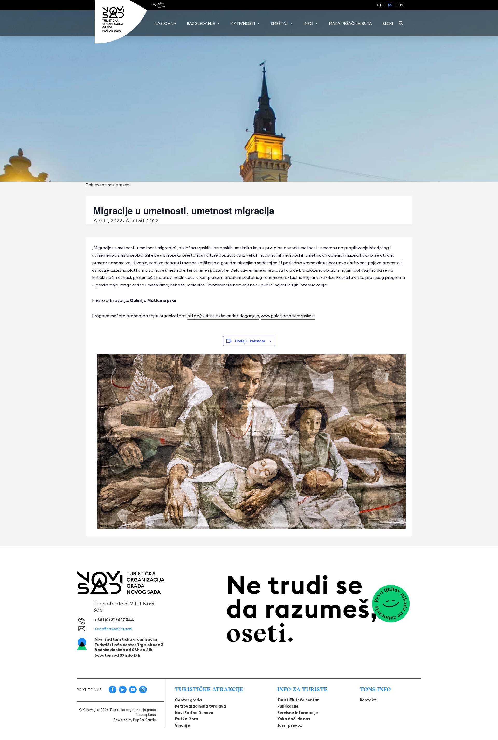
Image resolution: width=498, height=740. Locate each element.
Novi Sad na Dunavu (194, 712)
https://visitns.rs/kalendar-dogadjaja (223, 315)
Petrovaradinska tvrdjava (200, 706)
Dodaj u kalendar (250, 341)
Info (308, 23)
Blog (387, 23)
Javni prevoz (289, 725)
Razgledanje (201, 23)
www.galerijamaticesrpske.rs (288, 315)
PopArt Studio (144, 720)
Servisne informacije (297, 712)
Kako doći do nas (293, 718)
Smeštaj (279, 23)
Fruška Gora (186, 718)
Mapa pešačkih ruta (350, 23)
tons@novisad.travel (113, 628)
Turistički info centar (298, 699)
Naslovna (165, 23)
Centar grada (188, 699)
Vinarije (182, 725)
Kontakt (368, 699)
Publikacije (288, 706)
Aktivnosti (243, 23)
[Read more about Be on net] (159, 5)
